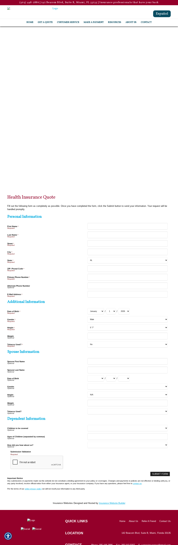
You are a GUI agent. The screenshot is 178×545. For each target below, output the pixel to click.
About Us (133, 521)
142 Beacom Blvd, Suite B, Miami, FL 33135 (69, 2)
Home (122, 521)
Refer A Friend (149, 521)
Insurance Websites (63, 503)
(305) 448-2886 (29, 2)
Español (162, 13)
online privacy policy (33, 489)
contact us (137, 483)
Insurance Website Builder (112, 503)
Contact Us (165, 521)
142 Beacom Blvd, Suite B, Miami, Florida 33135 (146, 533)
